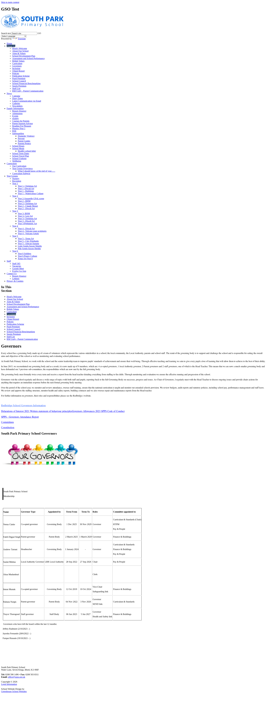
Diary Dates (17, 98)
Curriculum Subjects (21, 173)
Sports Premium (19, 86)
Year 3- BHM (24, 213)
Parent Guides (24, 141)
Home (9, 43)
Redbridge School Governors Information (23, 405)
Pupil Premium (18, 78)
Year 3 (15, 211)
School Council (19, 81)
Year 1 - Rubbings (26, 191)
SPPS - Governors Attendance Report (20, 416)
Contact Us (12, 273)
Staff (9, 261)
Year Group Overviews (22, 168)
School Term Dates (20, 153)
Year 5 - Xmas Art (26, 238)
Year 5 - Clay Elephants (28, 241)
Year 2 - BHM (24, 201)
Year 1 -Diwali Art (26, 188)
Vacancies (16, 266)
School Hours (18, 146)
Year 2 (15, 196)
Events (15, 116)
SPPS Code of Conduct (113, 411)
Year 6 (15, 251)
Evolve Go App (19, 271)
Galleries (16, 103)
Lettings (15, 278)
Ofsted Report (18, 71)
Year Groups (12, 176)
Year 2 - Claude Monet (28, 206)
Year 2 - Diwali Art (26, 208)
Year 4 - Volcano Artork (28, 233)
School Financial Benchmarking (26, 83)
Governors (17, 66)
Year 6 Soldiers (24, 253)
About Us (11, 46)
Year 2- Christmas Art (27, 203)
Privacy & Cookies (15, 281)
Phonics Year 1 (18, 128)
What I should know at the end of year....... (36, 171)
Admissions (17, 113)
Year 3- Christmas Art (27, 218)
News (9, 93)
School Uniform (19, 158)
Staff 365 (16, 263)
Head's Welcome (19, 48)
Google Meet (18, 268)
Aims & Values (19, 53)
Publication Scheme (21, 76)
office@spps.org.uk (16, 677)
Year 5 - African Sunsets (28, 243)
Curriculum (17, 63)
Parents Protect (24, 143)
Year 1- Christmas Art (27, 186)
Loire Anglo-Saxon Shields (30, 246)
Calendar (16, 96)
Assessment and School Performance (28, 58)
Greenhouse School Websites (14, 691)
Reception (16, 181)
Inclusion (16, 68)
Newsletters (17, 106)
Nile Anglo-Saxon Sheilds (29, 248)
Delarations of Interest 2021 (15, 411)
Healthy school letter (27, 151)
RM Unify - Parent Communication (27, 91)
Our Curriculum (19, 166)
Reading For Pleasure (21, 126)
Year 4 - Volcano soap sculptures (32, 231)
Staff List (16, 88)
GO (39, 33)
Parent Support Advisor (22, 123)
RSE (14, 131)
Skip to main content (10, 2)
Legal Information (9, 684)
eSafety (15, 118)
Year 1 (15, 183)
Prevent (21, 138)
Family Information (15, 108)
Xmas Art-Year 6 (25, 258)
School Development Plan (23, 56)
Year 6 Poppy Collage (27, 256)
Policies (15, 73)
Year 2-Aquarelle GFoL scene (31, 198)
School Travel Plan (20, 156)
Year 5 (15, 236)
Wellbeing (16, 161)
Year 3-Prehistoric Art (27, 223)
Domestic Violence (26, 136)
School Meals (18, 148)
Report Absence (19, 111)
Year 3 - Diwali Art (26, 221)
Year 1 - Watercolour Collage (30, 193)
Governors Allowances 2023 (86, 411)
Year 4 (15, 226)
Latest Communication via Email (26, 101)
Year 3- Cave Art (25, 216)
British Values (18, 61)
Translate (22, 39)
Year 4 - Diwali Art (26, 228)
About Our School (20, 51)
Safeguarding (18, 133)
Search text (6, 33)
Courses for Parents (20, 121)
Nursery (15, 178)
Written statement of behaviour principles (51, 411)
